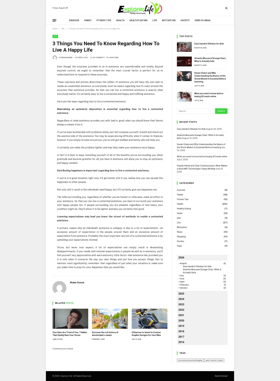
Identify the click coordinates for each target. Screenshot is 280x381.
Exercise (74, 20)
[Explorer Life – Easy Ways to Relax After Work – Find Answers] (140, 8)
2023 (181, 304)
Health (120, 20)
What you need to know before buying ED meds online (208, 95)
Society (185, 20)
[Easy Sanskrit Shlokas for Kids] (184, 47)
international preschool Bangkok (190, 360)
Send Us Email (203, 20)
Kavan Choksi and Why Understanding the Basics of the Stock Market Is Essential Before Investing (210, 77)
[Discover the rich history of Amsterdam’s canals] (110, 319)
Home (179, 213)
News (179, 232)
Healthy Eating (139, 20)
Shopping (181, 236)
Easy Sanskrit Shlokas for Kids (209, 44)
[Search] (226, 8)
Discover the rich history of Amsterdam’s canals (105, 333)
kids (179, 218)
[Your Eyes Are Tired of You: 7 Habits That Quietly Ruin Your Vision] (70, 319)
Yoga (179, 246)
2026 (181, 257)
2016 (181, 342)
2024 (181, 298)
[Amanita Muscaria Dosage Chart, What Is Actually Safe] (184, 61)
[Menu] (54, 20)
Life (155, 20)
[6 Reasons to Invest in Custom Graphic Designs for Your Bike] (149, 319)
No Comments (99, 58)
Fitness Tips (104, 20)
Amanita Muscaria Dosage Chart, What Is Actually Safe (210, 59)
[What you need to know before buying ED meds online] (184, 97)
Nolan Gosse (66, 58)
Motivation (169, 20)
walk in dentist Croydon (214, 360)
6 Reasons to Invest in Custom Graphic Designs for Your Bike (146, 333)
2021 (181, 315)
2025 (181, 293)
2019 (181, 325)
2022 (181, 309)
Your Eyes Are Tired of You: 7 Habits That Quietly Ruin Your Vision (69, 333)
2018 (181, 331)
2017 (181, 336)
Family (88, 20)
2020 (181, 320)
